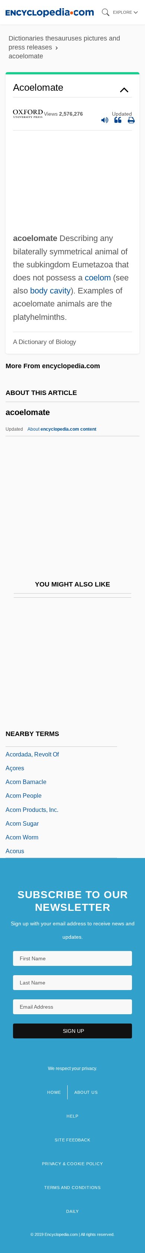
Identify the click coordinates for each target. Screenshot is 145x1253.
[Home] (50, 12)
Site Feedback (72, 1140)
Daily (72, 1211)
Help (72, 1116)
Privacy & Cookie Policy (72, 1164)
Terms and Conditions (72, 1187)
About (62, 429)
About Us (85, 1092)
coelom (98, 277)
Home (54, 1092)
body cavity (50, 290)
